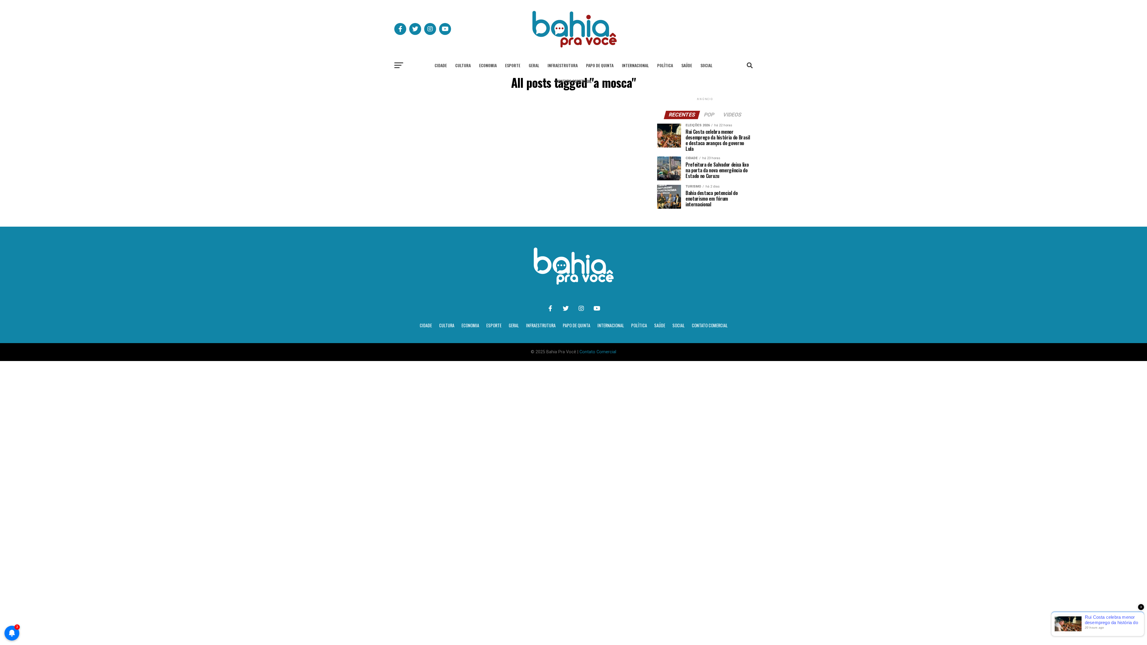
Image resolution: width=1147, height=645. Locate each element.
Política (665, 65)
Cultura (463, 65)
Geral (534, 65)
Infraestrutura (563, 65)
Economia (488, 65)
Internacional (635, 65)
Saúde (686, 65)
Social (706, 65)
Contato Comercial (574, 81)
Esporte (512, 65)
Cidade (441, 65)
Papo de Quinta (600, 65)
